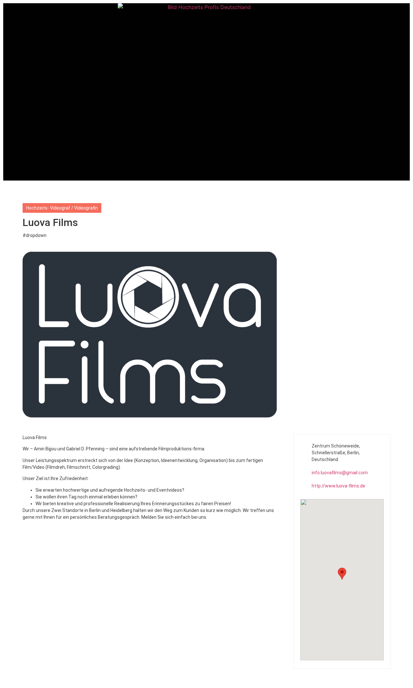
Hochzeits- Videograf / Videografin (62, 208)
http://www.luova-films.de (338, 485)
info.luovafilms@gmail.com (340, 472)
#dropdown (34, 235)
